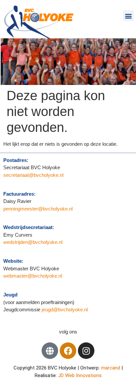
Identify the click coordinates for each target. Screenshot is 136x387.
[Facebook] (68, 350)
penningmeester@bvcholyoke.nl (38, 209)
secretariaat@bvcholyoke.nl (34, 175)
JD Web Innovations (80, 375)
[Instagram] (86, 350)
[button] (128, 15)
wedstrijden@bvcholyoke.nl (32, 242)
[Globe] (50, 350)
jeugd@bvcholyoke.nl (65, 309)
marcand (111, 368)
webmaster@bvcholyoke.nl (32, 276)
